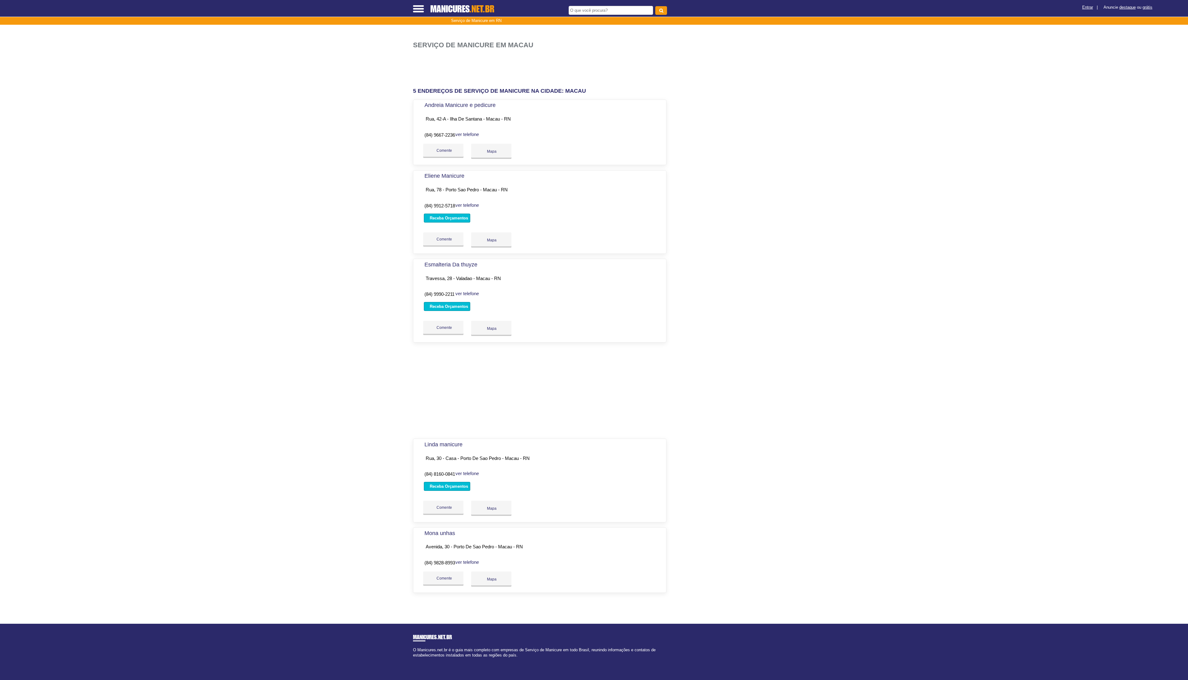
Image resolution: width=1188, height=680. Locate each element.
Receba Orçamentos (448, 218)
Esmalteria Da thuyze (450, 264)
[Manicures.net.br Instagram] (420, 660)
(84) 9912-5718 (439, 205)
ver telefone (467, 134)
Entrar (1087, 7)
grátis (1147, 7)
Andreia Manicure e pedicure (460, 105)
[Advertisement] (543, 68)
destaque (1127, 7)
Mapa (491, 151)
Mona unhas (439, 533)
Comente (444, 150)
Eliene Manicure (444, 176)
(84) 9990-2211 (439, 294)
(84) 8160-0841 (439, 474)
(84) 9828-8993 (439, 562)
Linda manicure (443, 444)
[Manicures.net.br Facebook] (414, 660)
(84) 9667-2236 (439, 135)
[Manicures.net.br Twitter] (417, 660)
